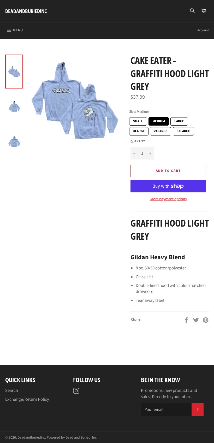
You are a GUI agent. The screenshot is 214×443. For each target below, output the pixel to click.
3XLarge (183, 130)
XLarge (139, 130)
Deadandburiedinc (26, 11)
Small (138, 120)
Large (179, 120)
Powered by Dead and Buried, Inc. (72, 437)
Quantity (137, 141)
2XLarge (160, 130)
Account (203, 30)
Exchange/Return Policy (27, 399)
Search (11, 390)
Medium (158, 120)
